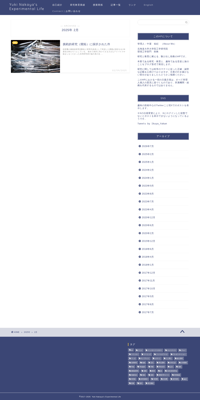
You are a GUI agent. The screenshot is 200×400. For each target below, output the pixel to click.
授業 (145, 371)
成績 (179, 367)
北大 (152, 362)
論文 (185, 379)
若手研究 (175, 379)
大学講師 (184, 362)
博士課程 (162, 362)
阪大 (141, 383)
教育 (153, 371)
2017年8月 (148, 304)
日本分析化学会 (172, 371)
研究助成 (177, 375)
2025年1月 (148, 162)
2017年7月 (148, 312)
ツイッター (134, 354)
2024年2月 (148, 170)
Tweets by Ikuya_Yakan (152, 123)
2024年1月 (148, 178)
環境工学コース (164, 375)
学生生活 (162, 367)
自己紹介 (57, 4)
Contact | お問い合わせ (66, 11)
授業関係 (98, 4)
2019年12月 (148, 241)
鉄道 (132, 383)
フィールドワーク (162, 354)
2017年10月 (148, 288)
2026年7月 (148, 146)
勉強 (143, 362)
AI (132, 350)
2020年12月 (148, 217)
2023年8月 (148, 193)
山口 (171, 367)
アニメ (140, 350)
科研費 (165, 379)
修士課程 (180, 358)
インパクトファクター (155, 350)
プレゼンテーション (179, 354)
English (148, 4)
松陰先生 (134, 375)
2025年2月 (148, 154)
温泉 (152, 375)
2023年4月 (148, 209)
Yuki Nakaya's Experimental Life (26, 6)
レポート (157, 358)
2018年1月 (148, 264)
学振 (152, 367)
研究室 (133, 379)
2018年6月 (148, 249)
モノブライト (145, 358)
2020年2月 (148, 233)
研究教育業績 (77, 4)
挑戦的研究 (134, 371)
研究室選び (144, 379)
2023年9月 (148, 185)
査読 (143, 375)
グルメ (183, 350)
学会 (132, 367)
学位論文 (142, 367)
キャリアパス (171, 350)
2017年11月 (148, 280)
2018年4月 (148, 256)
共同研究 (134, 362)
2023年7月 (148, 201)
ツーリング (147, 354)
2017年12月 (148, 272)
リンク (132, 4)
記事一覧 (116, 4)
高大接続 (150, 383)
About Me (168, 44)
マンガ (133, 358)
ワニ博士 (169, 358)
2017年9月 (148, 296)
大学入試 (173, 362)
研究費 (155, 379)
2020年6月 (148, 225)
